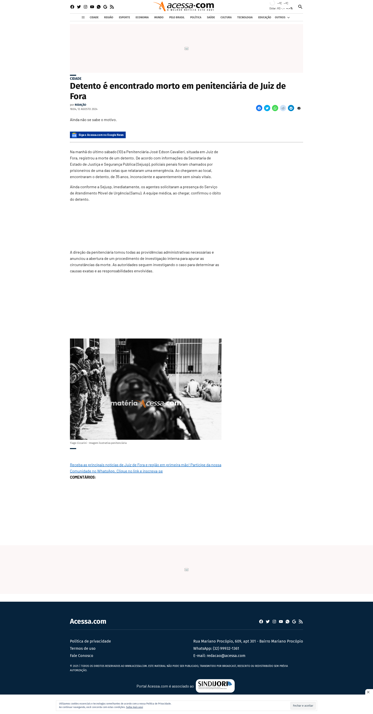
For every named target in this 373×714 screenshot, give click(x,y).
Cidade (75, 78)
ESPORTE (124, 17)
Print (299, 108)
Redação (80, 104)
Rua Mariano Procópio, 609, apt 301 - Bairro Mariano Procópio (248, 641)
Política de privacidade (90, 641)
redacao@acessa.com (226, 655)
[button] (259, 108)
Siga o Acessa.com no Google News (101, 134)
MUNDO (159, 17)
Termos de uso (83, 648)
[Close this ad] (369, 692)
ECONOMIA (142, 17)
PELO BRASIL (177, 17)
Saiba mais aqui (134, 707)
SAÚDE (211, 17)
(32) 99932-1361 (226, 648)
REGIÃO (108, 17)
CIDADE (94, 17)
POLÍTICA (195, 17)
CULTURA (226, 17)
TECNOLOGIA (245, 17)
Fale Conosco (81, 655)
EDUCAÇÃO (264, 17)
